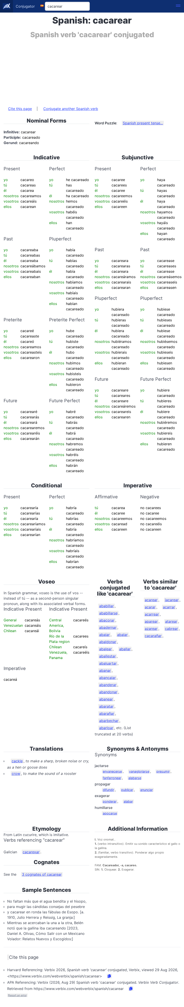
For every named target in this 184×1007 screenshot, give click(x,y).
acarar (150, 607)
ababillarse (108, 613)
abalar (122, 634)
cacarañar (153, 635)
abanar (105, 670)
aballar (125, 649)
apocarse (110, 813)
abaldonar (107, 642)
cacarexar (31, 852)
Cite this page (20, 108)
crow (16, 773)
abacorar (106, 620)
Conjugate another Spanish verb (70, 108)
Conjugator (25, 6)
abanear (106, 699)
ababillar (106, 606)
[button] (178, 6)
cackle (17, 761)
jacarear (172, 600)
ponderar (109, 801)
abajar (104, 634)
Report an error (17, 995)
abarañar (106, 713)
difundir (108, 790)
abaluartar (108, 663)
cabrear (171, 628)
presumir (163, 771)
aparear (151, 621)
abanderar (107, 685)
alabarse (134, 778)
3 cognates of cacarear (42, 874)
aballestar (107, 656)
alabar (128, 801)
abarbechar (108, 720)
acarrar (169, 607)
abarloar (106, 728)
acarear (151, 600)
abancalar (107, 677)
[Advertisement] (92, 70)
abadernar (107, 627)
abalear (105, 649)
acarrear (152, 614)
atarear (171, 621)
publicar (127, 790)
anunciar (146, 790)
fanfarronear (112, 778)
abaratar (106, 706)
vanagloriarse (139, 771)
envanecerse (112, 771)
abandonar (108, 692)
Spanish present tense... (143, 123)
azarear (151, 628)
